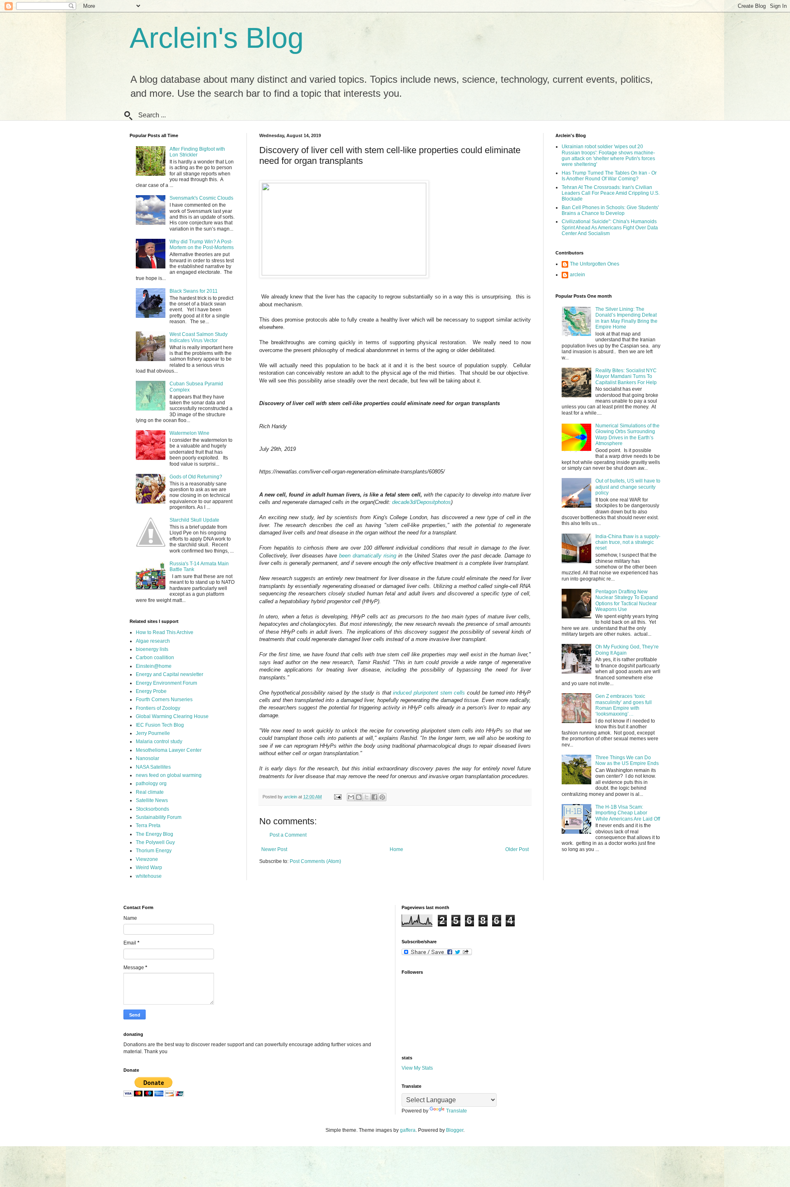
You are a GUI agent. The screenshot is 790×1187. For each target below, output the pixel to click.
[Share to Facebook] (374, 797)
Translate (456, 1111)
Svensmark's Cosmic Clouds (201, 198)
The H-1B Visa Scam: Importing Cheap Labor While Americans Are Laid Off (627, 813)
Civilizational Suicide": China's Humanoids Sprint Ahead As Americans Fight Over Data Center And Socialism (610, 227)
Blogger (454, 1130)
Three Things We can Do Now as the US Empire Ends (627, 760)
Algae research (153, 641)
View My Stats (417, 1068)
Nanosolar (147, 758)
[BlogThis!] (359, 797)
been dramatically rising (367, 556)
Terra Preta (148, 825)
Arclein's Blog (217, 38)
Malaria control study (159, 741)
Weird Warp (149, 867)
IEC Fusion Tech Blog (160, 725)
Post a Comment (288, 835)
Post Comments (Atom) (315, 861)
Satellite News (152, 800)
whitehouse (149, 876)
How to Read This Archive (164, 632)
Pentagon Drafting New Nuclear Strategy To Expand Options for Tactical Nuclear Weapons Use (626, 600)
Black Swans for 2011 (194, 291)
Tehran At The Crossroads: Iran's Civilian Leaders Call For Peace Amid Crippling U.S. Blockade (611, 193)
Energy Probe (151, 691)
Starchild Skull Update (194, 520)
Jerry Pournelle (153, 733)
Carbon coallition (155, 657)
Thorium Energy (154, 851)
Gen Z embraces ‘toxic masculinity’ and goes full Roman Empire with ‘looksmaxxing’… (623, 705)
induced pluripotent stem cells (429, 693)
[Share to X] (366, 797)
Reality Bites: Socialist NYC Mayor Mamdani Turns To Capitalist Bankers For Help (626, 376)
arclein (577, 275)
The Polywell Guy (155, 842)
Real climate (150, 792)
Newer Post (274, 849)
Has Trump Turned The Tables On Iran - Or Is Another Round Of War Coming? (609, 176)
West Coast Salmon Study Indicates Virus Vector (199, 337)
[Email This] (351, 797)
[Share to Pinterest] (382, 797)
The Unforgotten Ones (594, 264)
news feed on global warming (169, 775)
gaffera (408, 1130)
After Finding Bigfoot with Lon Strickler (197, 152)
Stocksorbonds (152, 809)
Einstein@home (154, 666)
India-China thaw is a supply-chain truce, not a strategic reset (627, 542)
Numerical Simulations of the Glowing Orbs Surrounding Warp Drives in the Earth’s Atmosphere (627, 434)
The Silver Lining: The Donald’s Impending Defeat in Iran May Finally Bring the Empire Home (626, 318)
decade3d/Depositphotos (421, 502)
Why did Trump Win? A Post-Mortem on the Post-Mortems (202, 244)
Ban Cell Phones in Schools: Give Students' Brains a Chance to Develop (610, 210)
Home (396, 849)
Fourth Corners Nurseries (164, 699)
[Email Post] (337, 796)
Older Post (517, 849)
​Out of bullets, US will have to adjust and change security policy (627, 487)
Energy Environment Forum (166, 683)
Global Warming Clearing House (172, 716)
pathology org (151, 783)
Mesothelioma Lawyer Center (169, 750)
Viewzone (147, 859)
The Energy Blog (154, 834)
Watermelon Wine (189, 433)
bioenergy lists (152, 649)
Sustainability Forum (158, 817)
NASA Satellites (153, 767)
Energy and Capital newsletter (169, 674)
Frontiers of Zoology (158, 708)
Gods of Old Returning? (196, 477)
